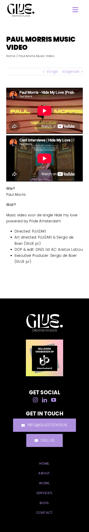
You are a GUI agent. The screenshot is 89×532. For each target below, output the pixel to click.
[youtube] (53, 399)
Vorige (52, 71)
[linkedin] (44, 399)
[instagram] (35, 399)
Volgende (70, 71)
